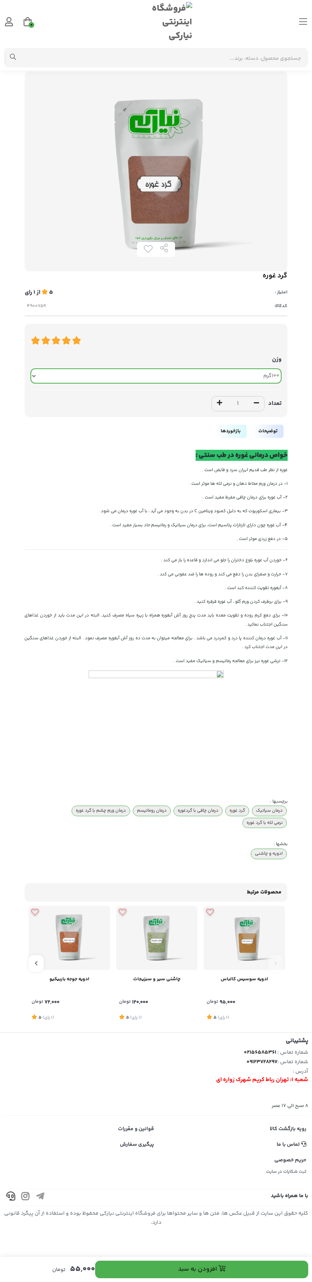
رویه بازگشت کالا (288, 1129)
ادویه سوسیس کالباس (244, 979)
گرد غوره (237, 810)
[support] (10, 1197)
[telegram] (40, 1197)
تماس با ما (289, 1144)
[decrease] (256, 404)
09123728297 (262, 1062)
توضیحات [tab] (267, 431)
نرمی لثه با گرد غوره (265, 822)
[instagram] (25, 1197)
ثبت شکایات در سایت (286, 1171)
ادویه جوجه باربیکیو (69, 979)
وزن (277, 359)
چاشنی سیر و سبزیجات (156, 979)
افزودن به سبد (198, 1269)
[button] (275, 963)
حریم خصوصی (290, 1160)
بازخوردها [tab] (230, 431)
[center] (13, 58)
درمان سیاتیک (269, 810)
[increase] (219, 404)
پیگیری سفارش (137, 1144)
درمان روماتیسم (152, 810)
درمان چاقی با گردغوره (198, 810)
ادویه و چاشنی (269, 853)
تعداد (275, 403)
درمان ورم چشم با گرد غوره (101, 810)
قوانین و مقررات (136, 1129)
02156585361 (260, 1052)
